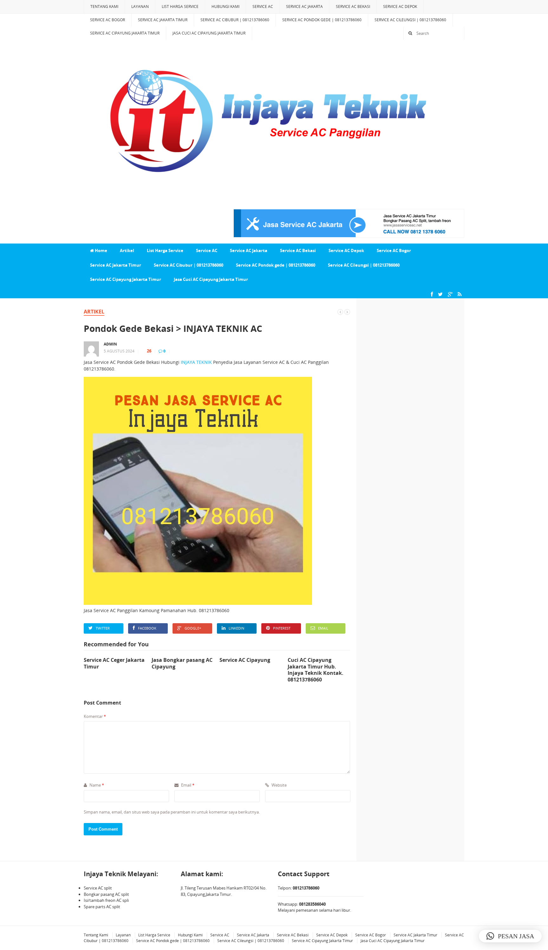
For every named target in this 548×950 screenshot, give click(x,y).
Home (100, 250)
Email (323, 628)
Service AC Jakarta (304, 6)
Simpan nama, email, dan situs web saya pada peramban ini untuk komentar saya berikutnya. (172, 812)
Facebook (147, 628)
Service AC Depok (400, 6)
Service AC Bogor (107, 19)
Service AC (262, 6)
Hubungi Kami (225, 6)
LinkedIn (236, 628)
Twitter (103, 628)
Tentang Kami (104, 6)
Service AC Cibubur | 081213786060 (234, 19)
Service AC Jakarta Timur (162, 19)
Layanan (140, 6)
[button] (510, 936)
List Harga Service (180, 6)
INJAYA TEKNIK (196, 362)
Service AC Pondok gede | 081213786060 (322, 19)
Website (279, 785)
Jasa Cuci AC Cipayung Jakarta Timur (209, 33)
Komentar (95, 716)
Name (96, 785)
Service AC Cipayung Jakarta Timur (125, 33)
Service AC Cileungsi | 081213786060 (410, 19)
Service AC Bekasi (353, 6)
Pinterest (281, 628)
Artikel (127, 250)
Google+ (193, 628)
